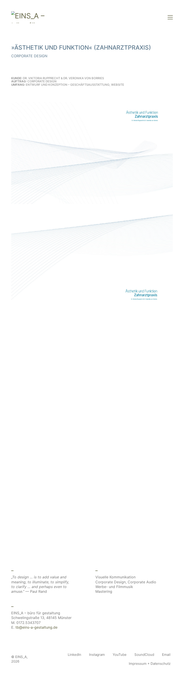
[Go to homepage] (29, 17)
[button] (170, 17)
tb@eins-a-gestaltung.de (36, 627)
